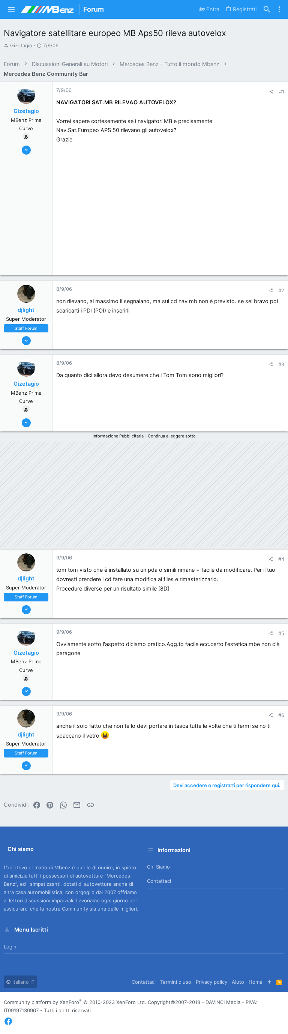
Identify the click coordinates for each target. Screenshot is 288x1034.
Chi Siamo (158, 867)
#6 (281, 715)
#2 (281, 290)
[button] (11, 9)
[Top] (269, 981)
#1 (281, 92)
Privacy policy (211, 982)
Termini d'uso (175, 982)
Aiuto (238, 982)
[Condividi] (271, 91)
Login (10, 947)
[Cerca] (267, 9)
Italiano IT (22, 982)
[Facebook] (8, 1021)
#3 (281, 364)
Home (255, 982)
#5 (281, 633)
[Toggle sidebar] (279, 9)
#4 (281, 559)
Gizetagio (21, 45)
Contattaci (159, 881)
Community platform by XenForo (75, 1002)
